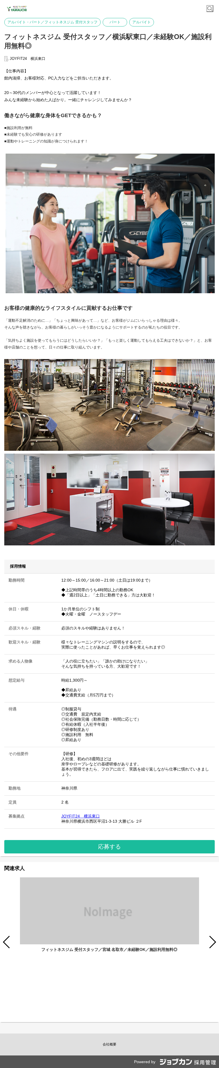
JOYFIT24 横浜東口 (80, 816)
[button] (212, 942)
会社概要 (109, 1044)
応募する (109, 846)
